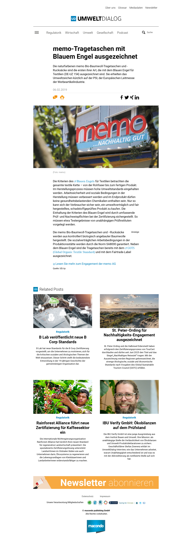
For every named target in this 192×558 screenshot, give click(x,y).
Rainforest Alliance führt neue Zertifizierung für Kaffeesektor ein (62, 428)
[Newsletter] (96, 482)
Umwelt (88, 32)
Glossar (122, 7)
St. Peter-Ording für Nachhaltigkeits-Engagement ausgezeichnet (129, 335)
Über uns (110, 7)
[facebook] (121, 98)
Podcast (122, 32)
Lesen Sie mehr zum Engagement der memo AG (86, 263)
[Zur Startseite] (96, 18)
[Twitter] (127, 98)
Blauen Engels (86, 181)
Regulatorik (53, 32)
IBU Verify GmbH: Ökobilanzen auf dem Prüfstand (129, 425)
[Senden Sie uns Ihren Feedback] (55, 98)
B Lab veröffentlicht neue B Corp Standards (62, 339)
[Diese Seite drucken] (62, 98)
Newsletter (151, 7)
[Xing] (132, 98)
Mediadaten (136, 7)
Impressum (105, 496)
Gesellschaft (105, 32)
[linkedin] (137, 98)
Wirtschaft (72, 32)
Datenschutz (87, 496)
